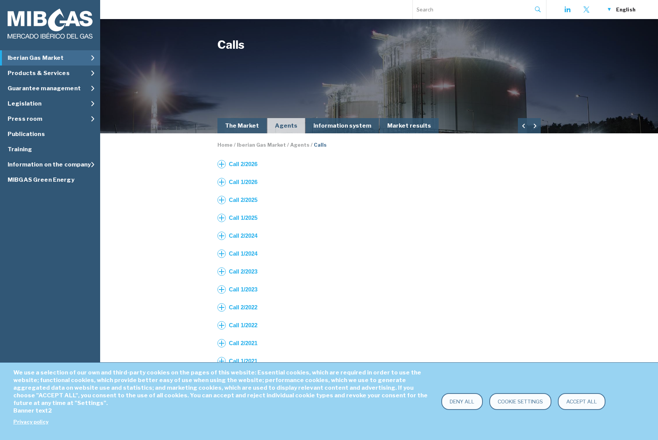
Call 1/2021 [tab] (243, 361)
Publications (26, 134)
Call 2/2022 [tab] (243, 307)
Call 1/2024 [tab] (243, 253)
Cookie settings (520, 401)
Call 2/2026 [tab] (243, 164)
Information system (342, 125)
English (626, 9)
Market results (409, 125)
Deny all (462, 401)
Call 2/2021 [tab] (243, 343)
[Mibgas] (50, 24)
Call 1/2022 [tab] (243, 325)
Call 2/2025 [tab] (243, 200)
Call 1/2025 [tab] (243, 217)
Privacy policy (30, 422)
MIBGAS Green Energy (41, 179)
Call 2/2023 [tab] (243, 271)
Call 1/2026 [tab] (243, 182)
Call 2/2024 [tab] (243, 235)
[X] (586, 9)
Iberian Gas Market (261, 145)
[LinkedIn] (567, 9)
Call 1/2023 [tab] (243, 289)
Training (20, 149)
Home (225, 145)
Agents (286, 125)
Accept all (581, 401)
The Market (242, 125)
